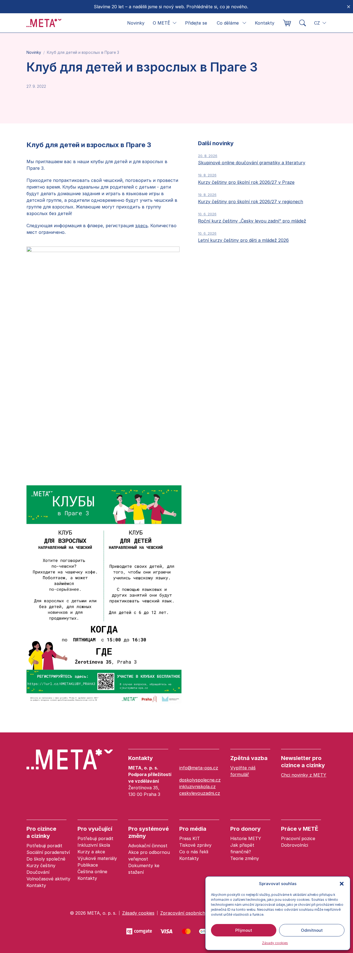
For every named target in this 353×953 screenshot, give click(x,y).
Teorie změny (244, 858)
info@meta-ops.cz (198, 768)
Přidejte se (196, 23)
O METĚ (161, 23)
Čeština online (92, 871)
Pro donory (245, 828)
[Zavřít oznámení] (348, 6)
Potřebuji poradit (44, 845)
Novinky (136, 23)
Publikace (87, 865)
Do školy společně (45, 859)
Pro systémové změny (148, 832)
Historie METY (245, 838)
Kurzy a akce (91, 851)
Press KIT (189, 838)
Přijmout (243, 930)
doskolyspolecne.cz (200, 780)
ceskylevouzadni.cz (199, 793)
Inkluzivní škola (93, 845)
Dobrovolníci (294, 845)
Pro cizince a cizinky (41, 832)
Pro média (192, 828)
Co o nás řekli (193, 851)
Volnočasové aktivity (48, 878)
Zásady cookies (275, 943)
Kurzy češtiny (40, 865)
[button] (341, 883)
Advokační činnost (147, 845)
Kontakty (264, 23)
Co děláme (228, 23)
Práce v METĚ (299, 828)
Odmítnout (312, 930)
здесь (141, 225)
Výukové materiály (97, 858)
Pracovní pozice (298, 838)
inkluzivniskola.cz (197, 786)
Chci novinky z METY (303, 775)
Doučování (37, 872)
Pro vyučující (94, 828)
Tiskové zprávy (195, 845)
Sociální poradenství (48, 852)
